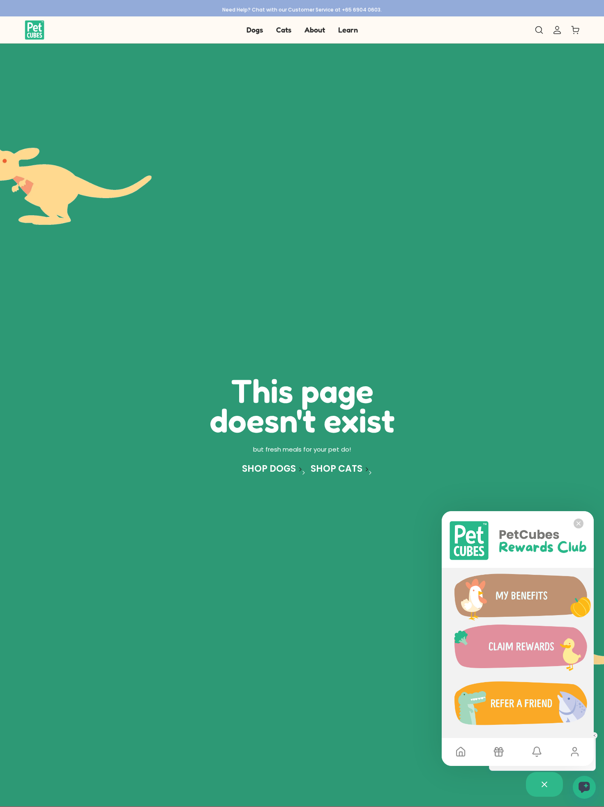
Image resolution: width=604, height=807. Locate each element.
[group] (302, 8)
